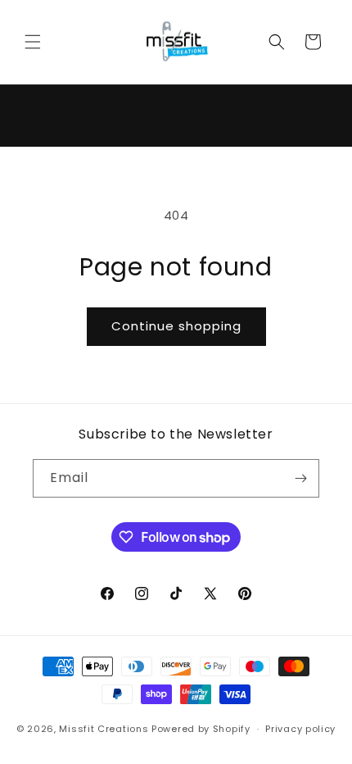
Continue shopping (176, 325)
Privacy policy (300, 728)
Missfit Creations (103, 728)
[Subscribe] (300, 478)
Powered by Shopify (200, 728)
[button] (33, 42)
